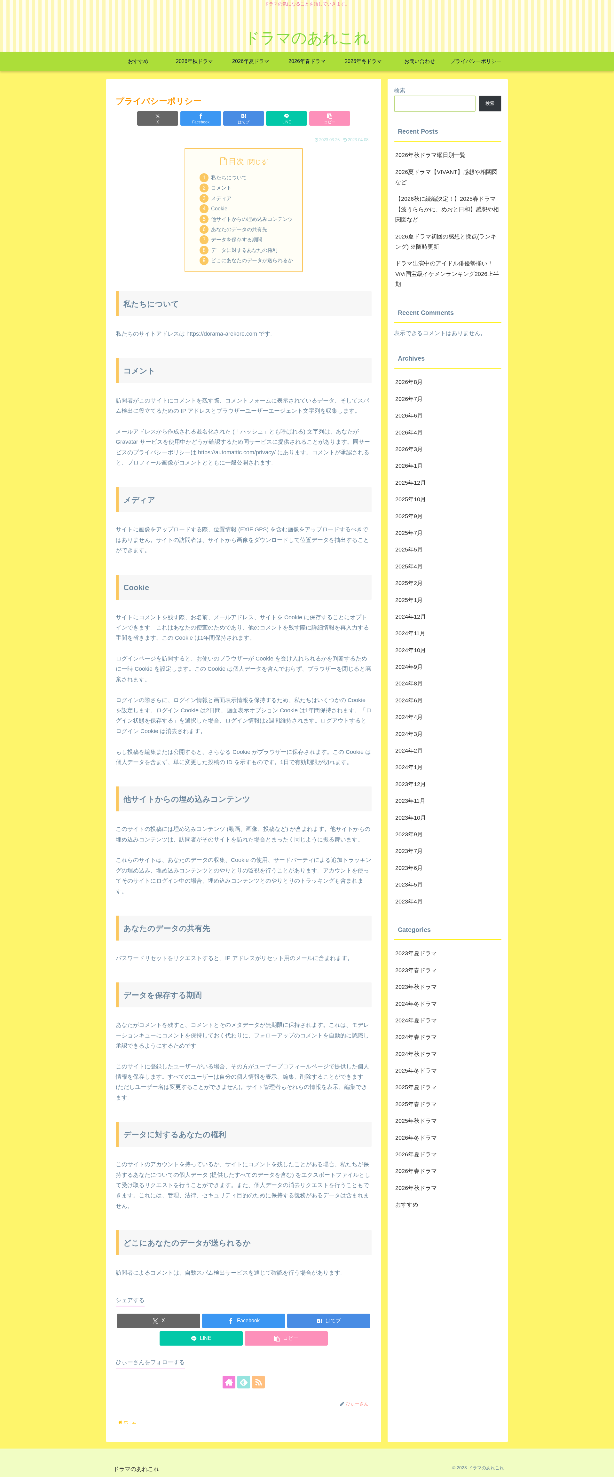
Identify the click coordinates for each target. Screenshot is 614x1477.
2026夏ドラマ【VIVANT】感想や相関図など (446, 177)
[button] (329, 118)
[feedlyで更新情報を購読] (243, 1382)
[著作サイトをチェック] (229, 1382)
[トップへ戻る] (604, 1467)
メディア (221, 198)
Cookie (219, 208)
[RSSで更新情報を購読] (258, 1382)
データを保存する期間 (236, 239)
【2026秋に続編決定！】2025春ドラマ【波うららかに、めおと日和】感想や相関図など (447, 209)
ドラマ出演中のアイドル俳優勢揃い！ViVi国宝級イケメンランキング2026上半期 (447, 273)
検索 (399, 90)
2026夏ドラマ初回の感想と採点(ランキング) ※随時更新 (445, 241)
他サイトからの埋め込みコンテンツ (252, 219)
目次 (236, 161)
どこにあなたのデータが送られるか (252, 260)
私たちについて (229, 177)
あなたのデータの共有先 (239, 229)
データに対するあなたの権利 (244, 250)
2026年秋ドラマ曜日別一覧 (430, 155)
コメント (221, 188)
